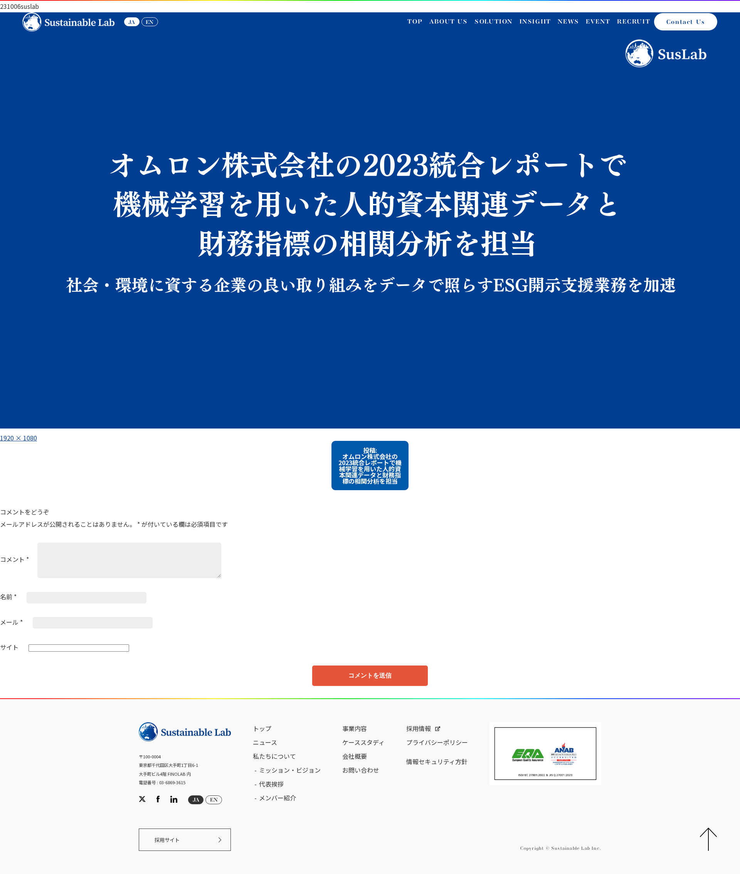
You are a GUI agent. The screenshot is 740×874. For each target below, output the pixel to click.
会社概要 (354, 756)
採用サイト (167, 840)
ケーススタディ (363, 742)
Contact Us (685, 22)
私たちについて (274, 756)
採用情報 (418, 728)
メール (11, 622)
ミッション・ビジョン (290, 770)
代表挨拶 (271, 783)
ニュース (265, 742)
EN (149, 22)
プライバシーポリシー (437, 742)
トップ (262, 728)
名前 (8, 596)
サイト (9, 647)
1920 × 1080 (18, 437)
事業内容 (354, 728)
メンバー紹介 (277, 797)
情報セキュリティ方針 (437, 761)
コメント (14, 559)
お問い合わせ (360, 770)
